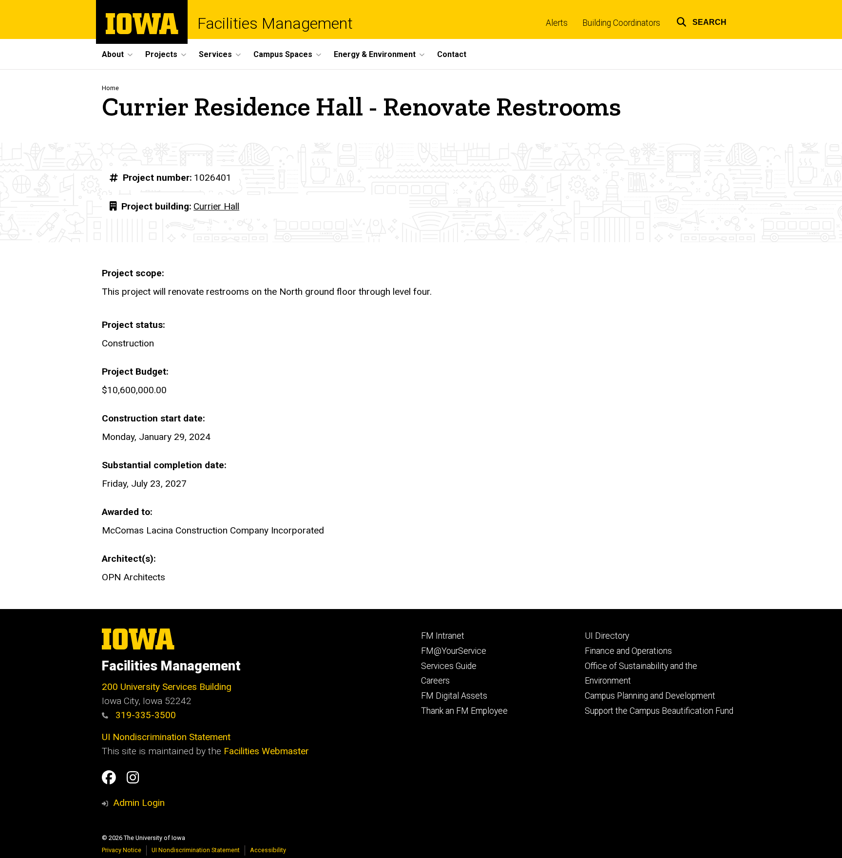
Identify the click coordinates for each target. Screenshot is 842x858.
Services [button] (215, 54)
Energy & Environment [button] (375, 54)
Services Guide (449, 666)
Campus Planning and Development (650, 696)
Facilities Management (275, 23)
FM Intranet (442, 636)
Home (110, 88)
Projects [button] (161, 54)
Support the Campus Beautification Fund (659, 711)
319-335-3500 (144, 715)
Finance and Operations (628, 651)
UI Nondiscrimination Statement (166, 737)
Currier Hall (216, 206)
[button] (701, 20)
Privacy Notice (121, 850)
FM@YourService (453, 651)
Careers (435, 681)
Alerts (557, 23)
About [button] (113, 54)
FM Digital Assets (454, 696)
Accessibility (268, 850)
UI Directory (607, 636)
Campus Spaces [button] (282, 54)
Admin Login (139, 802)
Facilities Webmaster (266, 751)
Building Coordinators (621, 23)
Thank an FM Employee (464, 711)
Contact (451, 54)
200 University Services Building (166, 686)
